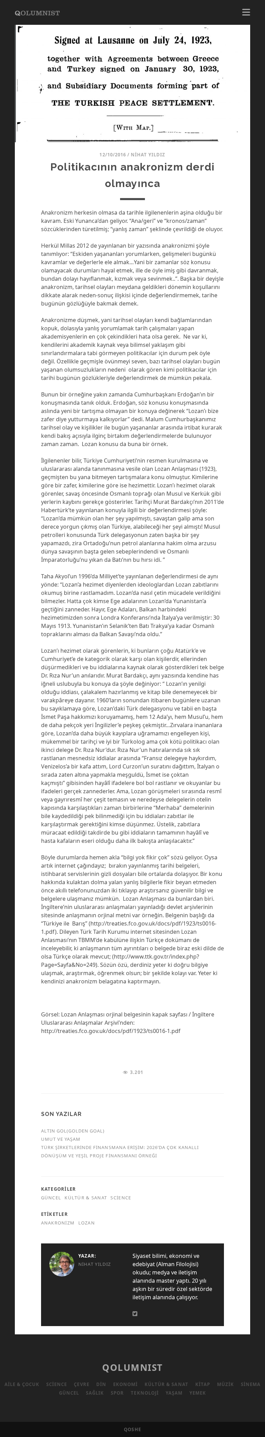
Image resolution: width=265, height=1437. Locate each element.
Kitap (202, 1384)
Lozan (86, 1223)
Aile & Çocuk (22, 1384)
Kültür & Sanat (86, 1198)
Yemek (197, 1393)
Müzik (225, 1384)
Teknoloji (144, 1393)
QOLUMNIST (132, 1367)
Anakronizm (58, 1223)
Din (101, 1384)
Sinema (251, 1384)
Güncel (51, 1198)
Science (120, 1198)
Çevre (81, 1384)
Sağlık (95, 1393)
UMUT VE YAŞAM (61, 1139)
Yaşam (174, 1393)
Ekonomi (125, 1384)
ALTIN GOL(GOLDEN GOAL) (73, 1131)
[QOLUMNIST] (37, 12)
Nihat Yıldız (148, 155)
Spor (117, 1393)
